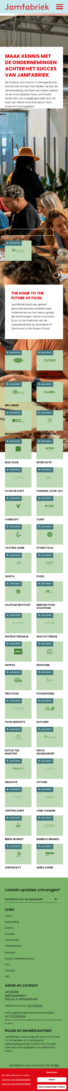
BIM (57, 1065)
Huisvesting (12, 922)
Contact (10, 970)
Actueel (9, 934)
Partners (10, 952)
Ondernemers (13, 946)
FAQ (7, 964)
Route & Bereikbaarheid (19, 958)
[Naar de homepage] (27, 7)
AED (7, 976)
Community (12, 940)
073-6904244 (17, 1016)
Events (9, 928)
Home (8, 916)
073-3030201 (34, 1005)
